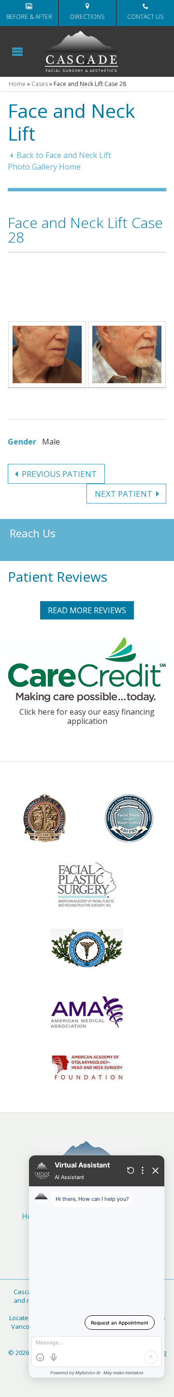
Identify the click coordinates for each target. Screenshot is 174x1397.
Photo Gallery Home (44, 167)
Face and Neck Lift (71, 122)
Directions (87, 17)
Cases (39, 84)
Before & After (29, 17)
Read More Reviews (87, 610)
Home (17, 84)
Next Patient (123, 493)
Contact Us (145, 17)
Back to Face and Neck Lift (63, 155)
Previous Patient (59, 473)
